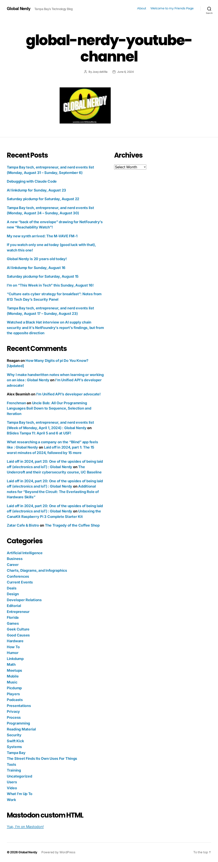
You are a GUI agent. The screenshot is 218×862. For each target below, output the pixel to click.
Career (13, 565)
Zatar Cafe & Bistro (23, 525)
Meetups (14, 670)
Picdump (14, 688)
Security (14, 735)
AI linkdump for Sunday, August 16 (36, 268)
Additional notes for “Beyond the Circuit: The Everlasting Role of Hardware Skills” (53, 491)
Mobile (13, 676)
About (141, 8)
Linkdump (15, 659)
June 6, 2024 (125, 71)
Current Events (20, 582)
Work (11, 800)
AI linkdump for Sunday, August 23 (36, 190)
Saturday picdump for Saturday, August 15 (43, 276)
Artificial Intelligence (25, 553)
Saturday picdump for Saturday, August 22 (43, 199)
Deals (12, 588)
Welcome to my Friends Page (172, 8)
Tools (11, 764)
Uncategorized (19, 776)
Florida (13, 617)
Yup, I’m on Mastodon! (25, 827)
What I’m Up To (19, 794)
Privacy (13, 711)
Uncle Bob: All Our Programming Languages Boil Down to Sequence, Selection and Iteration (49, 408)
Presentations (19, 706)
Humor (13, 653)
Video (12, 788)
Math (11, 664)
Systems (14, 747)
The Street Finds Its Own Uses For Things (42, 758)
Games (13, 623)
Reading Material (21, 729)
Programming (18, 723)
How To (13, 647)
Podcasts (15, 700)
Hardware (15, 641)
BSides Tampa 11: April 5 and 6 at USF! (39, 433)
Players (13, 694)
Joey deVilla (99, 71)
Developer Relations (24, 600)
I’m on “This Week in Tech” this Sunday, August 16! (50, 285)
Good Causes (18, 635)
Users (12, 782)
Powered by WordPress (58, 852)
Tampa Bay (16, 753)
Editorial (14, 606)
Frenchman (16, 403)
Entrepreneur (18, 612)
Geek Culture (18, 629)
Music (12, 682)
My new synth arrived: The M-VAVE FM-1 (42, 236)
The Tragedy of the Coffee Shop (72, 525)
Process (14, 717)
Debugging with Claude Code (32, 181)
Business (15, 559)
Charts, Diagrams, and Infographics (37, 570)
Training (14, 770)
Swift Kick (15, 741)
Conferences (18, 576)
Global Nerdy (18, 8)
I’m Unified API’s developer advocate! (68, 394)
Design (13, 594)
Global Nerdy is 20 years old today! (37, 259)
